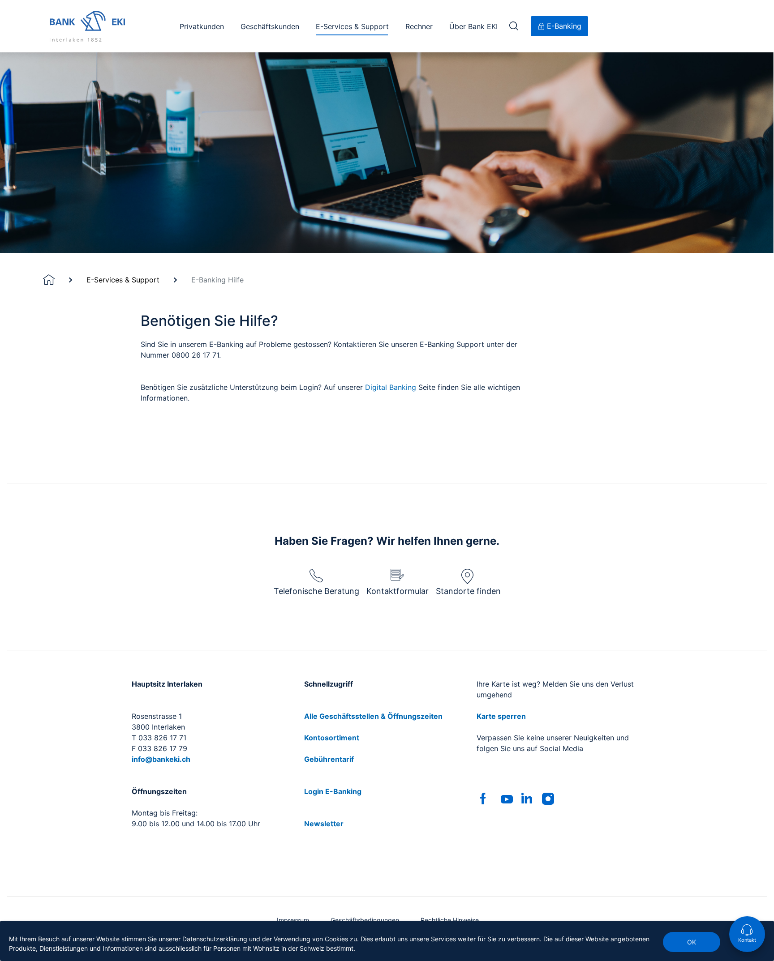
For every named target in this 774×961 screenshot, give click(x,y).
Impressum (293, 920)
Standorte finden (468, 591)
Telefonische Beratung (316, 591)
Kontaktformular (397, 591)
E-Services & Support (352, 26)
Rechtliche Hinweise (450, 920)
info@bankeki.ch (161, 759)
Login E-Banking (332, 791)
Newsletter (324, 823)
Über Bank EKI (473, 26)
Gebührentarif (329, 759)
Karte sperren (501, 716)
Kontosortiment (331, 737)
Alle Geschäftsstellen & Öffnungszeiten (373, 716)
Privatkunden (202, 26)
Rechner (419, 26)
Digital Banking (390, 387)
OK (691, 942)
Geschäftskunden (270, 26)
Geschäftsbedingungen (365, 920)
